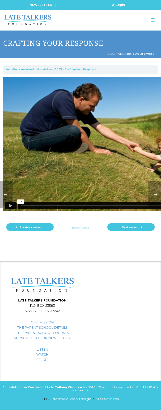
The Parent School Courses (42, 333)
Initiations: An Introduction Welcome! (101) (34, 69)
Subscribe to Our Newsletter (42, 338)
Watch (42, 354)
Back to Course (80, 227)
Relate (42, 360)
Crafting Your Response (80, 69)
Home (111, 53)
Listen (42, 349)
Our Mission (42, 322)
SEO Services (107, 399)
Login (120, 5)
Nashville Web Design (71, 399)
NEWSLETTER (41, 5)
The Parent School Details (42, 328)
